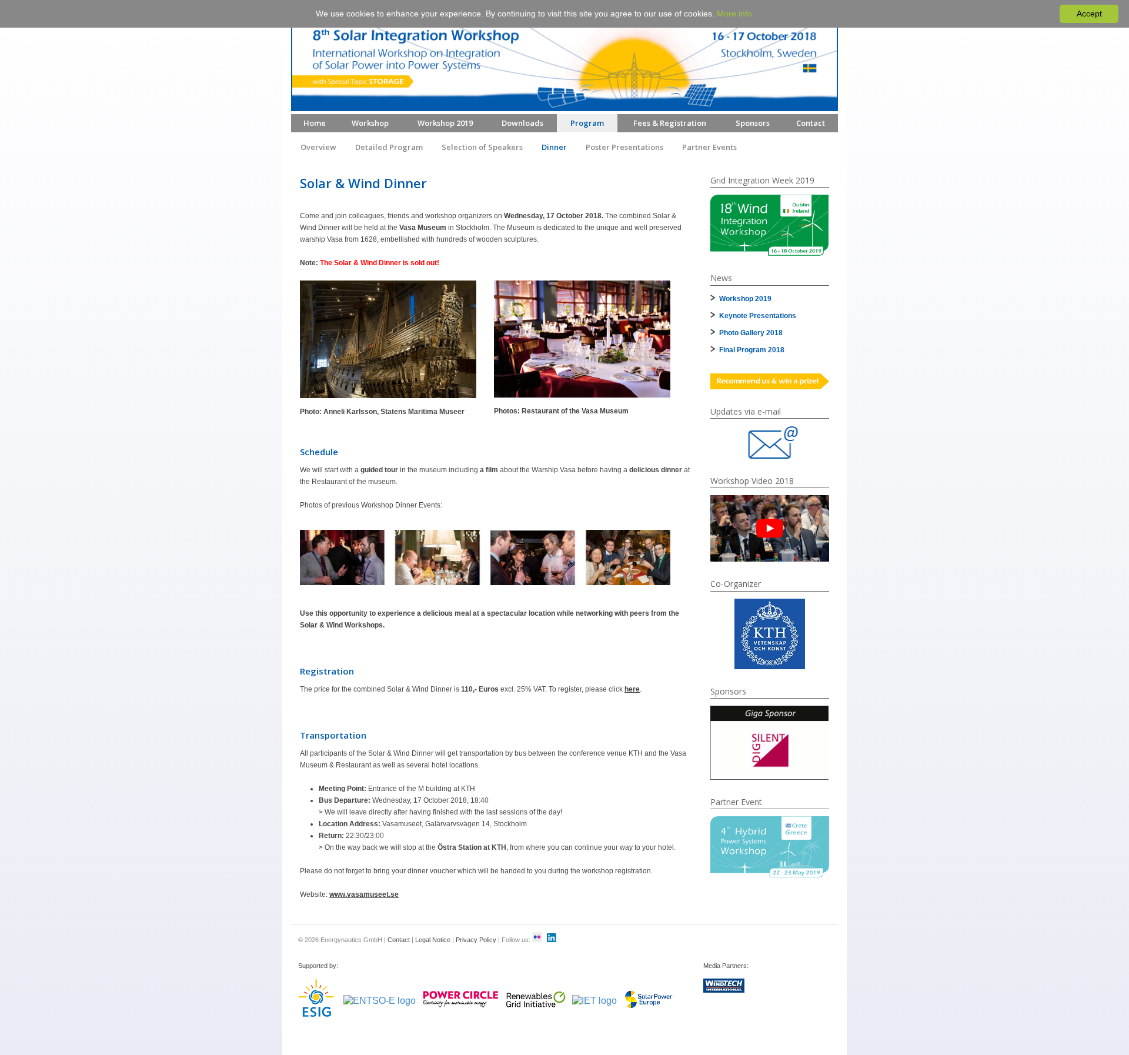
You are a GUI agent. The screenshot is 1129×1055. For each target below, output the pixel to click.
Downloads (522, 123)
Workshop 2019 (445, 123)
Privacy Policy (476, 939)
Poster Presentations (624, 147)
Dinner (554, 147)
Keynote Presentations (757, 316)
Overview (318, 147)
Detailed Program (389, 147)
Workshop (370, 123)
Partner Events (709, 147)
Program (587, 123)
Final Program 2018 (751, 350)
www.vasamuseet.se (364, 894)
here (632, 689)
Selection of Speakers (482, 147)
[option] (769, 225)
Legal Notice (432, 939)
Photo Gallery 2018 (751, 333)
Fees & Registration (669, 123)
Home (314, 123)
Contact (810, 123)
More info (734, 13)
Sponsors (753, 123)
